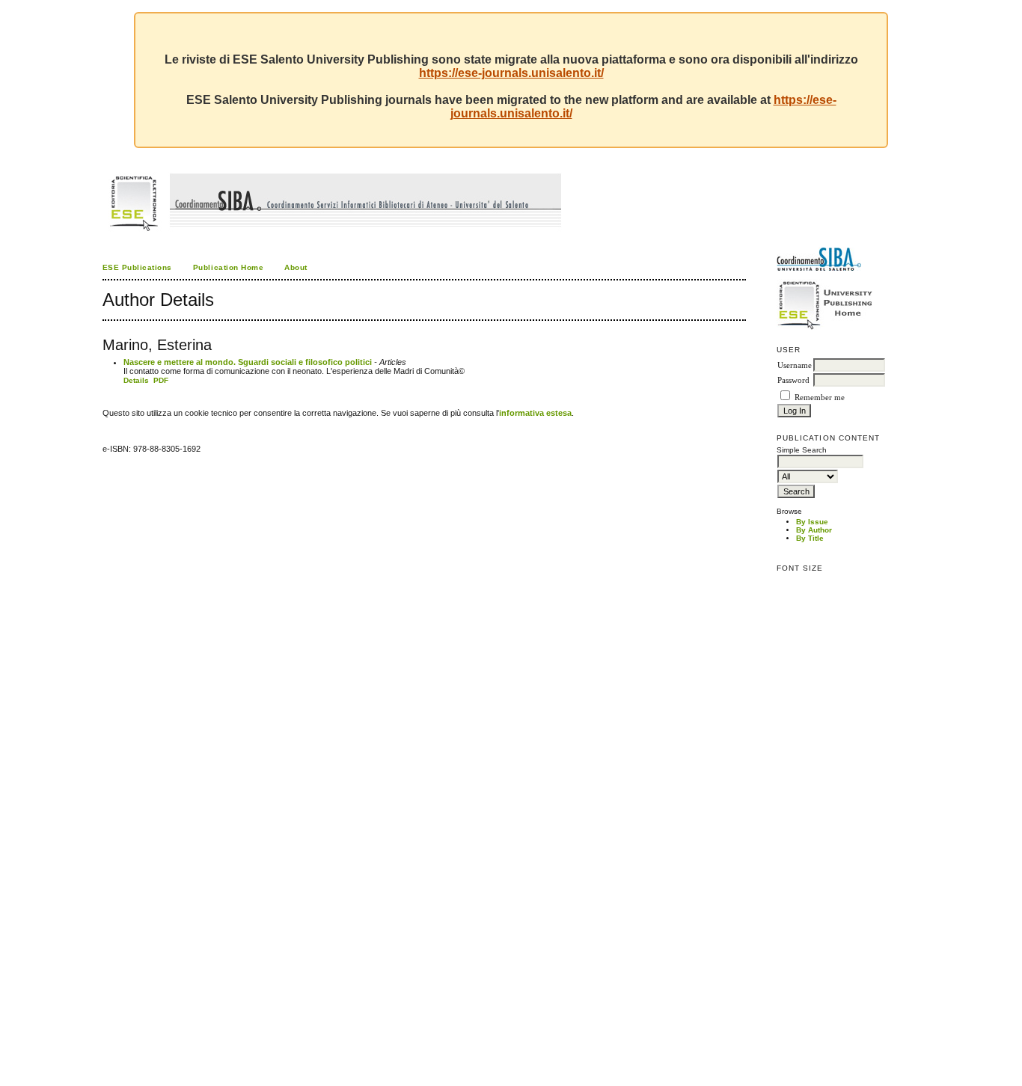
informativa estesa (535, 412)
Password (793, 380)
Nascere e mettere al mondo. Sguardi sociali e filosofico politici (247, 362)
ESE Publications (137, 267)
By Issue (812, 522)
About (295, 267)
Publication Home (228, 267)
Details (136, 380)
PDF (160, 380)
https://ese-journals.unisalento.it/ (511, 73)
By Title (810, 538)
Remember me (820, 397)
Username (794, 365)
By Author (814, 530)
